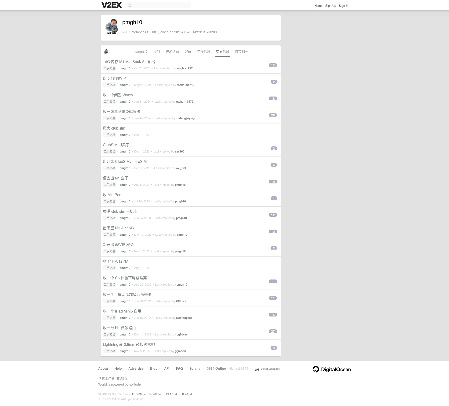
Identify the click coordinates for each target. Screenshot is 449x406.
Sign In (343, 5)
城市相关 (241, 51)
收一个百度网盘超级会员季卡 (127, 294)
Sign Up (330, 5)
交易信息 (222, 51)
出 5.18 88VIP (114, 78)
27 (273, 331)
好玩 (188, 51)
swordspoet (184, 318)
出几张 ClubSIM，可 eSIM (125, 161)
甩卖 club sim (114, 128)
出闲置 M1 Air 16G (118, 228)
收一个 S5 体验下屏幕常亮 (125, 277)
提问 (156, 51)
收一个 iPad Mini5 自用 (122, 311)
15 (273, 315)
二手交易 (109, 68)
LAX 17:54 (170, 394)
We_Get (181, 168)
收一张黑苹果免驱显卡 (121, 111)
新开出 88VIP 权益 (118, 244)
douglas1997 (184, 68)
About (103, 368)
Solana (194, 368)
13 (273, 65)
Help (118, 368)
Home (318, 5)
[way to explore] (112, 5)
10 (273, 181)
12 (273, 215)
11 (273, 281)
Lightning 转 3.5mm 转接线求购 (129, 344)
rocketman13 (186, 85)
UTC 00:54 (139, 394)
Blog (154, 368)
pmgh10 (141, 51)
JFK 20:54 (185, 394)
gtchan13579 (184, 101)
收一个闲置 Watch (118, 94)
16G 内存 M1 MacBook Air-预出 (129, 61)
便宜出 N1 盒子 (115, 178)
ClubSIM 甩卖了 (116, 144)
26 (273, 115)
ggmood (180, 351)
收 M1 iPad (112, 194)
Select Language (269, 368)
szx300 (180, 151)
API (167, 368)
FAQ (179, 368)
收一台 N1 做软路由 (119, 327)
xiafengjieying (185, 118)
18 (273, 98)
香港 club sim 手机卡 (120, 211)
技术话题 (172, 51)
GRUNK (181, 301)
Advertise (136, 368)
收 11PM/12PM (115, 261)
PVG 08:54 (155, 394)
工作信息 (203, 51)
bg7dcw (182, 334)
